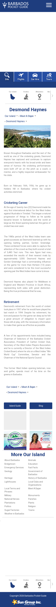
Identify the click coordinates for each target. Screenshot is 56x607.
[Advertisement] (28, 41)
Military (7, 495)
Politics (7, 506)
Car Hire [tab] (35, 79)
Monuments (34, 495)
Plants (31, 503)
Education (33, 464)
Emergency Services (14, 467)
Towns (31, 510)
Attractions (39, 92)
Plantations (9, 503)
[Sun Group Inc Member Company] (26, 602)
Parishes (32, 499)
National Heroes (11, 499)
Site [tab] (7, 79)
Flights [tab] (21, 79)
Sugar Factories (11, 510)
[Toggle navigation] (49, 5)
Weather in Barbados (14, 513)
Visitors (26, 92)
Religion (32, 506)
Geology (8, 471)
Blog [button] (41, 406)
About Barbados (12, 460)
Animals (32, 460)
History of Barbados (37, 478)
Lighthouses (10, 482)
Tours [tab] (49, 79)
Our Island (12, 92)
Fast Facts (33, 467)
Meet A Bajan (34, 488)
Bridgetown (9, 464)
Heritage (8, 478)
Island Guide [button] (15, 406)
